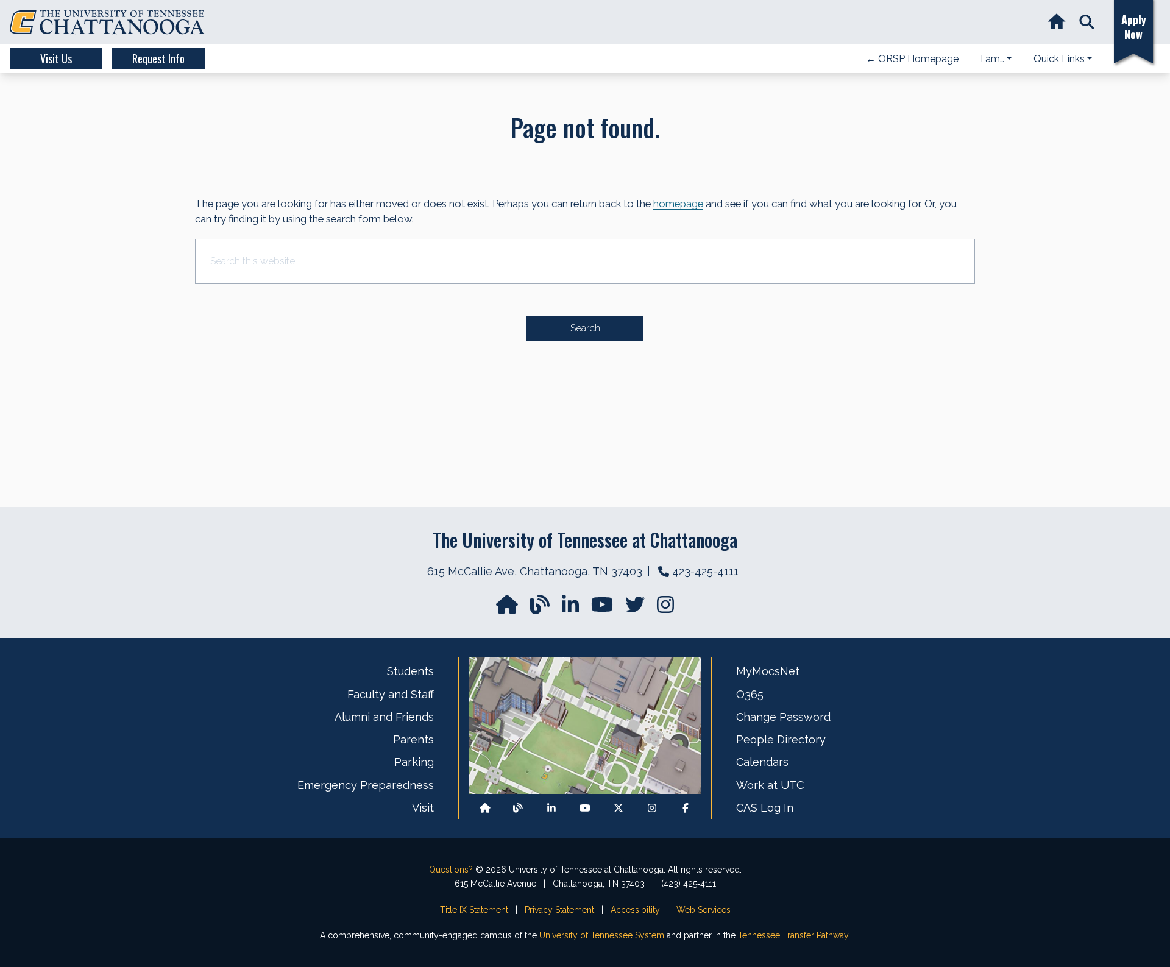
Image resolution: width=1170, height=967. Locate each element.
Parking (414, 762)
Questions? (451, 869)
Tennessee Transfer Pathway (793, 935)
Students (410, 671)
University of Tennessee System (601, 935)
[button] (1087, 22)
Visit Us (56, 58)
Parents (413, 739)
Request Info (158, 58)
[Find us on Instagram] (665, 608)
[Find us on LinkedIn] (571, 608)
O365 (750, 694)
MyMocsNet (768, 671)
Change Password (783, 716)
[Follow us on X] (618, 807)
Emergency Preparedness (365, 785)
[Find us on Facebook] (685, 807)
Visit (423, 807)
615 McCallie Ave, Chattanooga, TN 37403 (534, 571)
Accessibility (635, 910)
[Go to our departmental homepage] (508, 608)
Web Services (703, 910)
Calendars (762, 762)
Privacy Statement (559, 910)
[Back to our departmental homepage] (485, 807)
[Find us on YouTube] (603, 608)
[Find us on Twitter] (636, 608)
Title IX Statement (474, 910)
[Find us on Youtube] (585, 807)
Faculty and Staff (390, 694)
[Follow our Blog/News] (541, 608)
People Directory (781, 739)
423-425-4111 (705, 571)
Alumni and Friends (384, 716)
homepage (678, 203)
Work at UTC (770, 785)
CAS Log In (764, 807)
